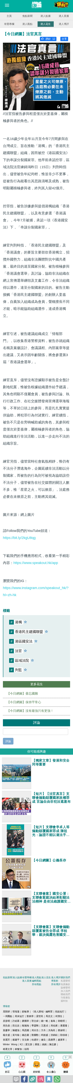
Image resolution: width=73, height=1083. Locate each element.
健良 (43, 1039)
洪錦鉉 (54, 1035)
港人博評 (64, 24)
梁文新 (28, 1044)
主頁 (9, 15)
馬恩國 (25, 1030)
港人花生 (45, 24)
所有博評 (56, 984)
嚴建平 (15, 1039)
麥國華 (25, 1021)
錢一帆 (44, 1021)
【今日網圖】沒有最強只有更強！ (30, 710)
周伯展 (54, 1025)
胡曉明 (61, 1021)
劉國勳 (35, 1035)
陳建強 (15, 1030)
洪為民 (51, 1030)
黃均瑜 (15, 1035)
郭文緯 (35, 1021)
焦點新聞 (27, 15)
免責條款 (65, 984)
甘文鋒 (25, 1039)
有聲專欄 (9, 24)
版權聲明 (65, 987)
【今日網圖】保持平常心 (24, 702)
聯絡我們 (65, 994)
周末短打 (19, 1016)
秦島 (53, 1021)
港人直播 (64, 15)
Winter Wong (10, 1044)
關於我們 (65, 977)
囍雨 (26, 1049)
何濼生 (58, 1016)
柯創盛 (44, 1035)
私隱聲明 (65, 980)
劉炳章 (30, 1016)
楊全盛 (6, 1035)
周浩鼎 (6, 1025)
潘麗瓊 (63, 1025)
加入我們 (65, 991)
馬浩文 (49, 1016)
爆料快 (64, 1001)
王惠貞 (44, 1025)
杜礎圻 (35, 1039)
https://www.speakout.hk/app (35, 563)
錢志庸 (25, 1035)
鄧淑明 (61, 1030)
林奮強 (18, 1049)
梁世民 (39, 1016)
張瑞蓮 (15, 1011)
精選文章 (7, 1049)
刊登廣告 (65, 997)
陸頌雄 (63, 1035)
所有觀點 (36, 984)
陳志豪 (52, 1044)
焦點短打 (59, 1011)
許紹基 (15, 1021)
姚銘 (44, 1044)
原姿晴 (6, 1021)
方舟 (43, 1030)
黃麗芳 (6, 1039)
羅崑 (37, 1044)
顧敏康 (25, 1011)
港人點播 (45, 15)
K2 (21, 1044)
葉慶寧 (6, 1030)
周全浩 (35, 1030)
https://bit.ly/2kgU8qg (19, 538)
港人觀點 (27, 24)
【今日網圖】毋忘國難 (22, 693)
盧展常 (61, 1039)
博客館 (54, 980)
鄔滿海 (25, 1025)
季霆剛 (35, 1025)
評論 (8, 741)
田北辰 (15, 1025)
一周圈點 (7, 1016)
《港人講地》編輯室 (42, 1011)
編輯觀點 (36, 980)
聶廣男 (51, 1039)
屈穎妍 (6, 1011)
